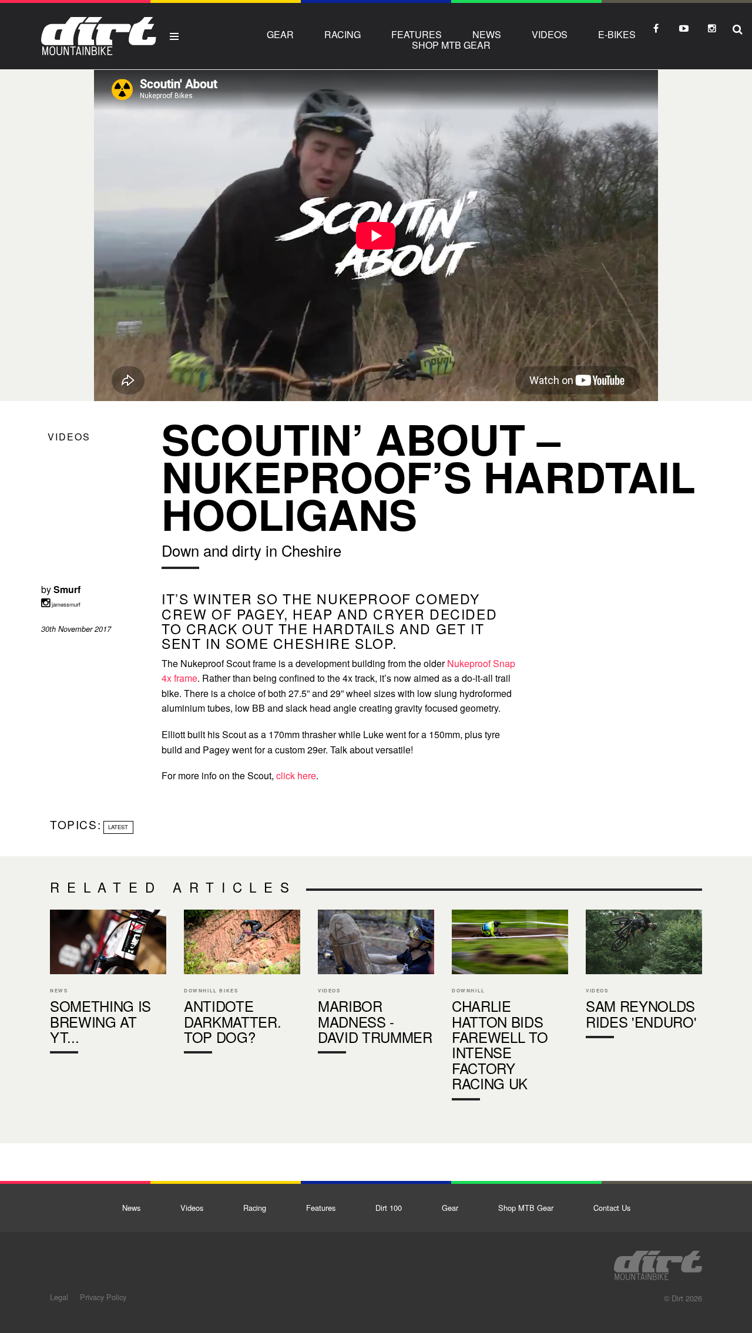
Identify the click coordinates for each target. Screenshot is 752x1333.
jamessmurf (65, 604)
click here (296, 775)
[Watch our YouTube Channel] (683, 28)
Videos (550, 34)
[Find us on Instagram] (712, 28)
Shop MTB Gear (451, 45)
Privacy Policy (103, 1296)
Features (416, 34)
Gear (280, 34)
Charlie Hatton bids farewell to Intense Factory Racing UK (510, 1007)
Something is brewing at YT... (108, 984)
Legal (59, 1296)
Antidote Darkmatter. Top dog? (242, 984)
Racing (342, 34)
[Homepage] (658, 1262)
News (486, 34)
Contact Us (611, 1207)
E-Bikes (617, 34)
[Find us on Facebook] (655, 28)
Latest (118, 827)
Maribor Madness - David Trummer (376, 984)
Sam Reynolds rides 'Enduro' (644, 976)
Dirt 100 (388, 1207)
